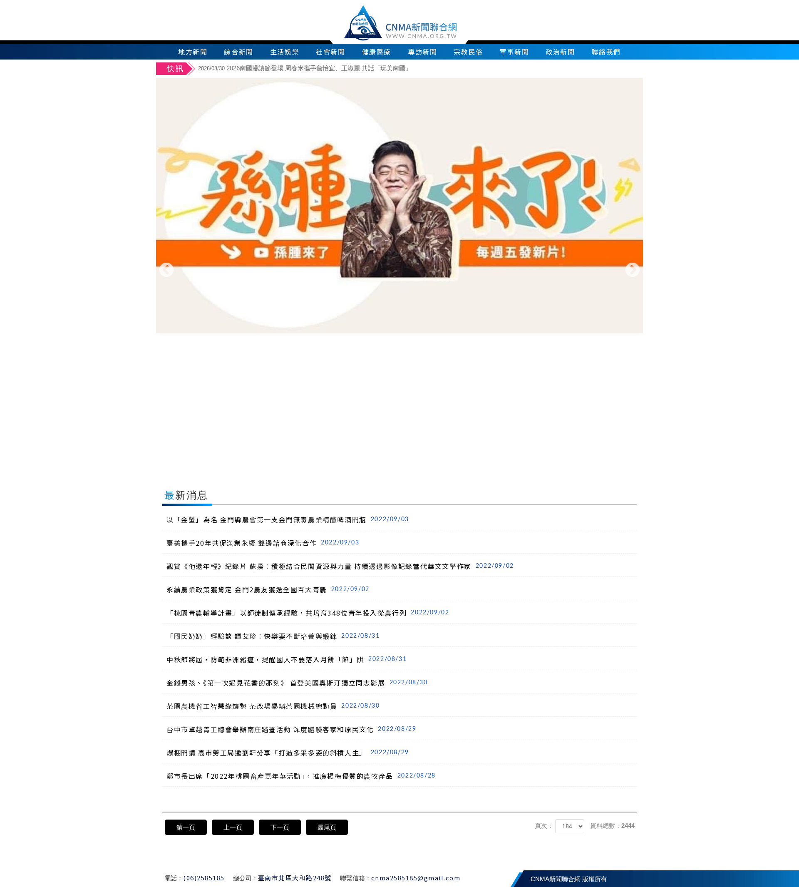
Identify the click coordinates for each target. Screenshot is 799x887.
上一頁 (232, 827)
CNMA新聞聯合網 (399, 22)
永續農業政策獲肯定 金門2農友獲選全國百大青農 (268, 589)
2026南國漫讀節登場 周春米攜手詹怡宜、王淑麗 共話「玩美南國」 (305, 68)
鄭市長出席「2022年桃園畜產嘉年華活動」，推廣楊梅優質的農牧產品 (301, 776)
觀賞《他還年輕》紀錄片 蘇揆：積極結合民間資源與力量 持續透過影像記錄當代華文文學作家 (340, 566)
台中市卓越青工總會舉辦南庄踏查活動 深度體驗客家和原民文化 (291, 729)
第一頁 (185, 827)
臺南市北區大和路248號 (295, 877)
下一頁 (279, 827)
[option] (419, 69)
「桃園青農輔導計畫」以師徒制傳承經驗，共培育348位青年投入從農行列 (307, 613)
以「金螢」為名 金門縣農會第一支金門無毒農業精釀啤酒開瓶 (287, 519)
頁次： (544, 825)
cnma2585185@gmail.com (416, 877)
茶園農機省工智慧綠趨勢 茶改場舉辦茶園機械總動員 (273, 706)
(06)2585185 (204, 877)
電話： (173, 878)
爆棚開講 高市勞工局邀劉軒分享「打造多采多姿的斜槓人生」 (287, 753)
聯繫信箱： (355, 878)
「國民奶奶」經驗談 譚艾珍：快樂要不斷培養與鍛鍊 (273, 636)
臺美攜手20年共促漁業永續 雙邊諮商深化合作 (262, 543)
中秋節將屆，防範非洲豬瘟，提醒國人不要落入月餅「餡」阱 (286, 659)
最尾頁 (327, 827)
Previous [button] (166, 270)
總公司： (245, 878)
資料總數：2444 (612, 825)
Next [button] (632, 270)
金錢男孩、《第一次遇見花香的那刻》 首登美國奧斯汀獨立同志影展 (297, 683)
